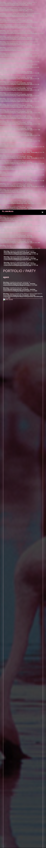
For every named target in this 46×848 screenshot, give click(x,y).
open (6, 277)
